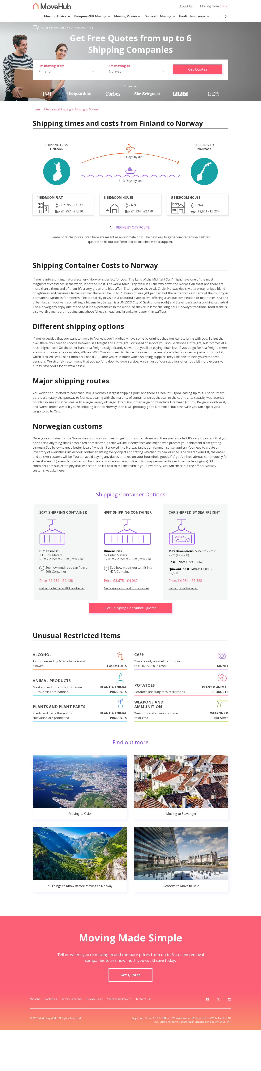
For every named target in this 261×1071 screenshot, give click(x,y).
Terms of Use (143, 999)
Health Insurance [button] (192, 16)
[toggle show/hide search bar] (223, 16)
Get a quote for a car (183, 588)
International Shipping (57, 109)
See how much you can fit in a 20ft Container (64, 569)
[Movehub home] (52, 6)
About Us (186, 6)
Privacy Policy (95, 999)
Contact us (51, 999)
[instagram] (229, 1000)
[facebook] (207, 1000)
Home (36, 109)
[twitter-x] (218, 1000)
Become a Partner (72, 999)
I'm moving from (51, 66)
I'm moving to (119, 66)
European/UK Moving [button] (90, 16)
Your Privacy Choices (119, 999)
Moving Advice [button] (55, 16)
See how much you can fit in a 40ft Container (129, 569)
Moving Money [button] (125, 16)
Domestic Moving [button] (158, 16)
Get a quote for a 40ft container (126, 588)
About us (35, 999)
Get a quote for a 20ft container (62, 588)
